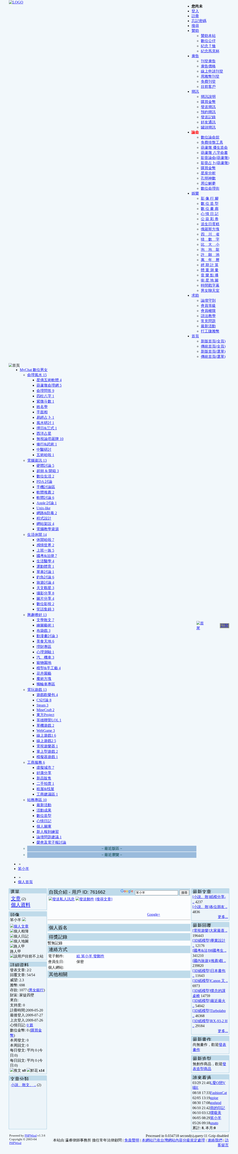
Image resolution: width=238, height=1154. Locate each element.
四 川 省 (210, 234)
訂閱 (224, 625)
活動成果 (43, 810)
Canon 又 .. (219, 981)
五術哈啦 (45, 455)
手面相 (42, 412)
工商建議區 (47, 794)
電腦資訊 (37, 460)
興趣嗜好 (37, 615)
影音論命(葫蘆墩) (215, 158)
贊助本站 (208, 36)
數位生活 (45, 476)
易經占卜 (45, 417)
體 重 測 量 (209, 270)
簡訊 (195, 91)
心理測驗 (45, 652)
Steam (42, 705)
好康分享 (43, 773)
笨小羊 (23, 869)
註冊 (195, 16)
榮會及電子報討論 (51, 842)
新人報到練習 (47, 832)
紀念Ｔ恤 (208, 46)
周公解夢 (208, 183)
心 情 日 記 (209, 214)
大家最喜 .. (218, 930)
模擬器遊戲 (47, 757)
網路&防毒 (46, 513)
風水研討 (45, 423)
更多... (223, 917)
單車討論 (45, 572)
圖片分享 (45, 598)
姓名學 (42, 407)
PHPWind (31, 1135)
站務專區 (37, 800)
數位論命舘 (210, 137)
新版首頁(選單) (213, 351)
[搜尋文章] (103, 899)
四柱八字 (45, 396)
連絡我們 (215, 1140)
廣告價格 (208, 66)
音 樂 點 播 (209, 275)
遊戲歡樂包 (47, 695)
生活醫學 (45, 561)
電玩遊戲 (37, 690)
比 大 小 (210, 244)
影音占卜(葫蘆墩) (215, 163)
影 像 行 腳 (209, 198)
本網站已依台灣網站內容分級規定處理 (173, 1140)
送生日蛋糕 (210, 224)
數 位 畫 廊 (209, 209)
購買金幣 (208, 102)
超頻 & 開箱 (47, 471)
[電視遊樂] (201, 930)
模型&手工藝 (48, 668)
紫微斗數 (45, 401)
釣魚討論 (45, 577)
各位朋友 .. (218, 907)
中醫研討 (43, 449)
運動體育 (45, 566)
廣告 (195, 56)
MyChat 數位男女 (34, 370)
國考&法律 (46, 556)
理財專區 (43, 647)
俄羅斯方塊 (210, 229)
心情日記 (43, 821)
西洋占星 (43, 433)
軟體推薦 (45, 492)
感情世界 (45, 545)
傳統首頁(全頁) (213, 346)
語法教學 (208, 316)
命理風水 (37, 375)
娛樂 (195, 193)
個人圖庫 (43, 826)
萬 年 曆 (210, 260)
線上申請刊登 (212, 71)
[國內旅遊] (201, 961)
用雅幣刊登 (210, 76)
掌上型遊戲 (47, 751)
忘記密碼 (199, 21)
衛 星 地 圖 (209, 280)
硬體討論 (45, 466)
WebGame (45, 731)
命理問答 (45, 391)
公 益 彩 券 (209, 219)
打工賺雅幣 (210, 331)
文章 (16, 898)
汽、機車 (45, 657)
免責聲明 (131, 1140)
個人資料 (20, 904)
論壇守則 (208, 300)
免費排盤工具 (212, 142)
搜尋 (195, 26)
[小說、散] (201, 897)
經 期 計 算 (209, 265)
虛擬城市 (45, 767)
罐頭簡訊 (208, 127)
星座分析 (208, 173)
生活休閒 (37, 535)
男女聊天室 (210, 290)
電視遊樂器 (47, 746)
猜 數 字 (210, 239)
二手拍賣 (45, 784)
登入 (195, 11)
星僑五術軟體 (49, 380)
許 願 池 (210, 255)
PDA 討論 (44, 482)
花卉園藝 (43, 673)
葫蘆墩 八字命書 (214, 153)
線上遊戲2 (46, 741)
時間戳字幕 (210, 285)
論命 (195, 132)
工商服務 (36, 762)
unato (214, 1123)
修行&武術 (46, 444)
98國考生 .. (217, 950)
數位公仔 (208, 41)
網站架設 (45, 524)
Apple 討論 (46, 503)
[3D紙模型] (201, 940)
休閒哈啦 (45, 540)
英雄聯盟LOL (48, 720)
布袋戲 (43, 631)
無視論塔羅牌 (49, 439)
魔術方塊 (43, 679)
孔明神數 (208, 178)
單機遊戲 (45, 725)
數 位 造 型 (209, 204)
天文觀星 (45, 588)
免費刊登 (208, 81)
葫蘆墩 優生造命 (214, 147)
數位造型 (43, 816)
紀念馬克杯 (210, 51)
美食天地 (45, 641)
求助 (195, 295)
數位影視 (45, 604)
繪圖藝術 (45, 625)
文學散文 (45, 620)
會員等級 (208, 306)
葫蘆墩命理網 (49, 385)
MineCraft (45, 710)
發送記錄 (208, 117)
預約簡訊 (208, 112)
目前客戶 (208, 87)
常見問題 (208, 321)
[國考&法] (200, 950)
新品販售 (43, 778)
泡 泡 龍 (210, 250)
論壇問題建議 (49, 837)
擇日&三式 (46, 428)
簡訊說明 (208, 97)
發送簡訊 (208, 107)
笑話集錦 (45, 609)
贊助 (195, 31)
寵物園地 (43, 663)
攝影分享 (45, 593)
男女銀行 (36, 990)
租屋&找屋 (45, 789)
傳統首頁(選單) (213, 356)
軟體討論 (45, 498)
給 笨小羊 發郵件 (90, 956)
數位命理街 (210, 188)
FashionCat (218, 1093)
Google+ (153, 914)
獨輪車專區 (45, 684)
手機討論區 (45, 487)
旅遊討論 (45, 582)
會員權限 (208, 311)
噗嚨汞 (215, 1113)
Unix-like (43, 508)
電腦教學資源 (47, 529)
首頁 (195, 336)
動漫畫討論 (47, 636)
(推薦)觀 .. (218, 961)
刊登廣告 (208, 61)
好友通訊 (208, 122)
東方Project (45, 715)
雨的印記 (217, 1108)
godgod (215, 1103)
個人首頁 (25, 882)
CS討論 (43, 700)
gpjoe (214, 1098)
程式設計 (43, 518)
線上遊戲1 (46, 735)
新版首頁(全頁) (213, 341)
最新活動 (208, 326)
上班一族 (45, 550)
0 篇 (30, 1025)
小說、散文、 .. (23, 1085)
